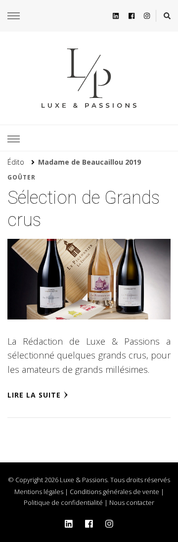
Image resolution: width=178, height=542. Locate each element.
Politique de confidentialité (63, 502)
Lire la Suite (34, 395)
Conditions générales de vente (114, 491)
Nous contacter (131, 502)
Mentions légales (38, 491)
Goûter (21, 177)
